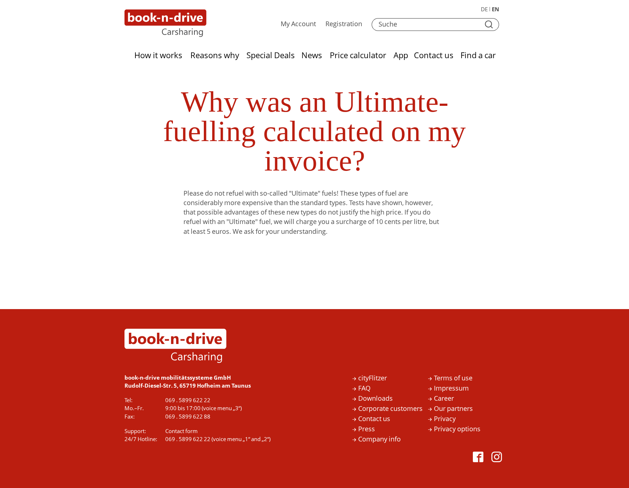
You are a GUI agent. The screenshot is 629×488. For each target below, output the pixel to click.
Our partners (453, 409)
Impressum (451, 388)
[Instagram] (498, 458)
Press (366, 429)
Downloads (375, 399)
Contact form (181, 431)
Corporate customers (390, 409)
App (400, 55)
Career (444, 399)
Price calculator (358, 55)
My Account (298, 24)
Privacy (445, 419)
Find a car (478, 55)
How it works (158, 55)
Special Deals (271, 55)
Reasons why (215, 55)
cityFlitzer (372, 378)
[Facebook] (479, 458)
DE (484, 9)
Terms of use (453, 378)
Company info (379, 439)
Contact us (434, 55)
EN (495, 9)
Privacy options (457, 429)
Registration (343, 24)
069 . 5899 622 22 (187, 400)
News (312, 55)
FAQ (364, 388)
